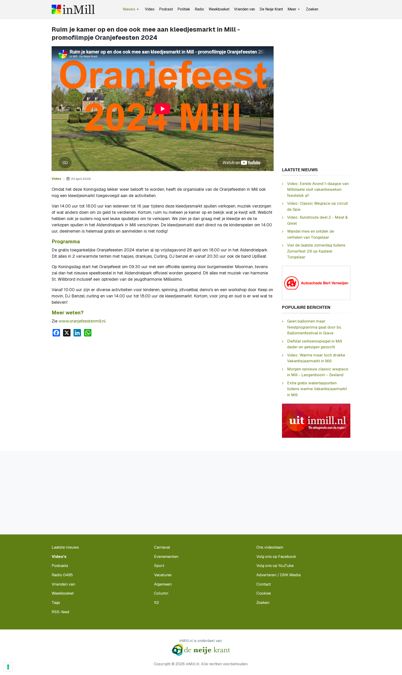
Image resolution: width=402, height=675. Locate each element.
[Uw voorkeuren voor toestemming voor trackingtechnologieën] (8, 666)
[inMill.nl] (73, 9)
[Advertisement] (163, 375)
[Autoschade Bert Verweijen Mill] (316, 282)
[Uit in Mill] (316, 420)
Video (56, 179)
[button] (132, 9)
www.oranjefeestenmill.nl (82, 321)
